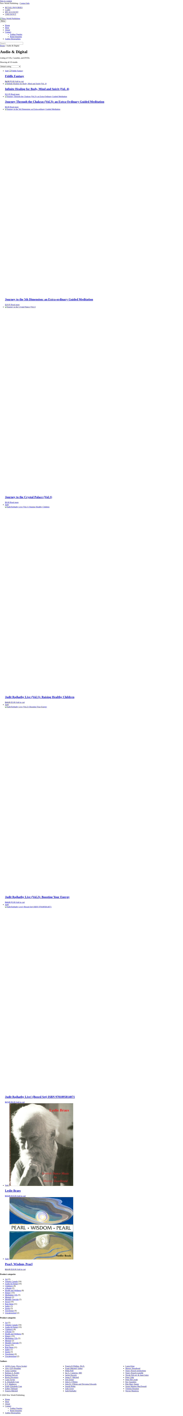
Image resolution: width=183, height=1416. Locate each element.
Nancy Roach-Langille (134, 1373)
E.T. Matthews (11, 1384)
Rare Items (9, 1304)
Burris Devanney (11, 1377)
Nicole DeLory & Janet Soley (137, 1375)
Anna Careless (10, 1371)
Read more (15, 94)
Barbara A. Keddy (12, 1373)
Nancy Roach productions (135, 1371)
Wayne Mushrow (132, 1391)
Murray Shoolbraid (132, 1368)
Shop (7, 28)
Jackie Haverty (71, 1375)
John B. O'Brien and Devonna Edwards (80, 1384)
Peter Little (129, 1377)
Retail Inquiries (14, 7)
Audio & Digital (11, 1284)
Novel (7, 1302)
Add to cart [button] (19, 81)
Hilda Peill (69, 1371)
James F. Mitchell (72, 1377)
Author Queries (16, 34)
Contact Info (25, 3)
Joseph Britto (70, 1386)
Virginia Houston (132, 1389)
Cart (7, 10)
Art (6, 1279)
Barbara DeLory (11, 1375)
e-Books (8, 1288)
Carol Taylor (10, 1380)
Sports (7, 1308)
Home (7, 25)
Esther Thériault (11, 1389)
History (8, 1293)
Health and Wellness (13, 1290)
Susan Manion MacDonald (136, 1386)
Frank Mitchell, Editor (74, 1368)
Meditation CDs (11, 1295)
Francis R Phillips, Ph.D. (75, 1366)
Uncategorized (10, 1313)
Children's (9, 1286)
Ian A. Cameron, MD (73, 1373)
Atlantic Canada (11, 1281)
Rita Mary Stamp (132, 1384)
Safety (7, 1306)
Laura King (129, 1366)
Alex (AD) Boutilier (13, 1368)
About (7, 30)
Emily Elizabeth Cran (13, 1386)
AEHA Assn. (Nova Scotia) (16, 1366)
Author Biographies (13, 39)
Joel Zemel (69, 1380)
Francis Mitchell (11, 1391)
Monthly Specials (12, 1299)
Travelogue (9, 1311)
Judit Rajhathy (70, 1391)
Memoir (8, 1297)
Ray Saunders (130, 1382)
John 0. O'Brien (71, 1382)
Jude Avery (69, 1389)
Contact (8, 32)
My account (11, 12)
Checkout (10, 14)
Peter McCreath (131, 1380)
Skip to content (6, 1)
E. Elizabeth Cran (12, 1382)
